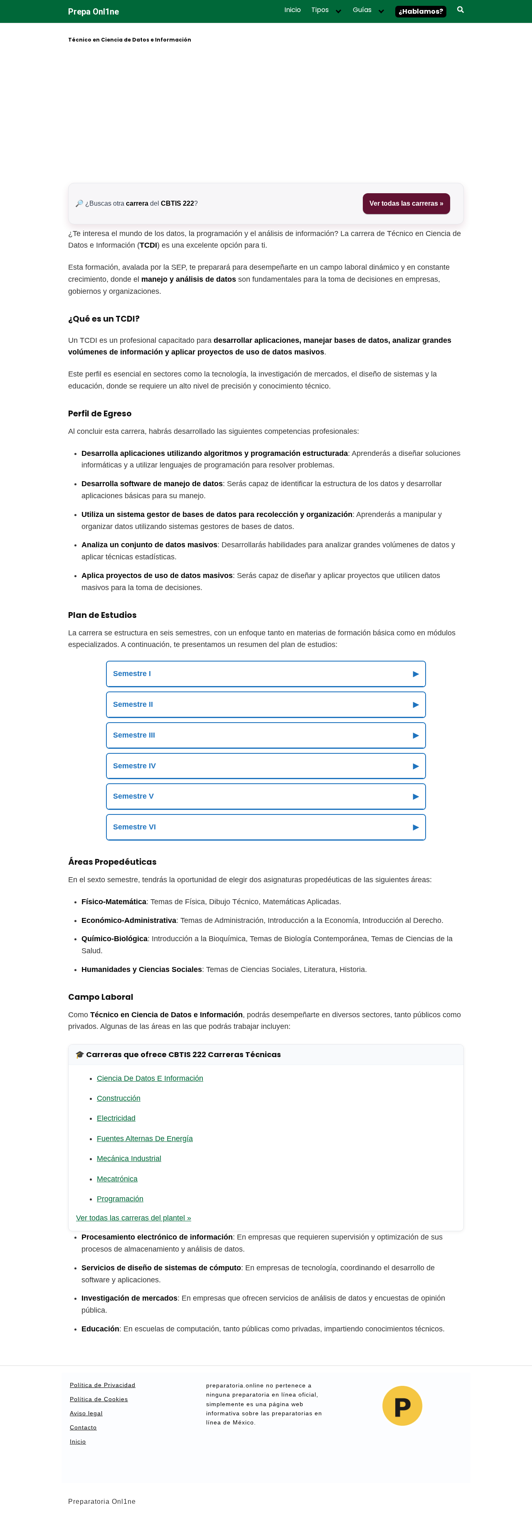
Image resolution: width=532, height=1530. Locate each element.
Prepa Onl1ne (93, 11)
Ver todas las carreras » (406, 203)
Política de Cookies (99, 1399)
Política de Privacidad (102, 1385)
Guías (362, 10)
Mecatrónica (117, 1179)
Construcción (118, 1098)
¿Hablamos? (421, 11)
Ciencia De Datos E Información (150, 1078)
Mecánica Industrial (129, 1158)
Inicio (292, 10)
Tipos (320, 10)
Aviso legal (86, 1413)
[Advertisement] (266, 114)
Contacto (83, 1427)
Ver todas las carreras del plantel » (133, 1218)
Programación (120, 1199)
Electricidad (116, 1118)
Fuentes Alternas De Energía (145, 1138)
